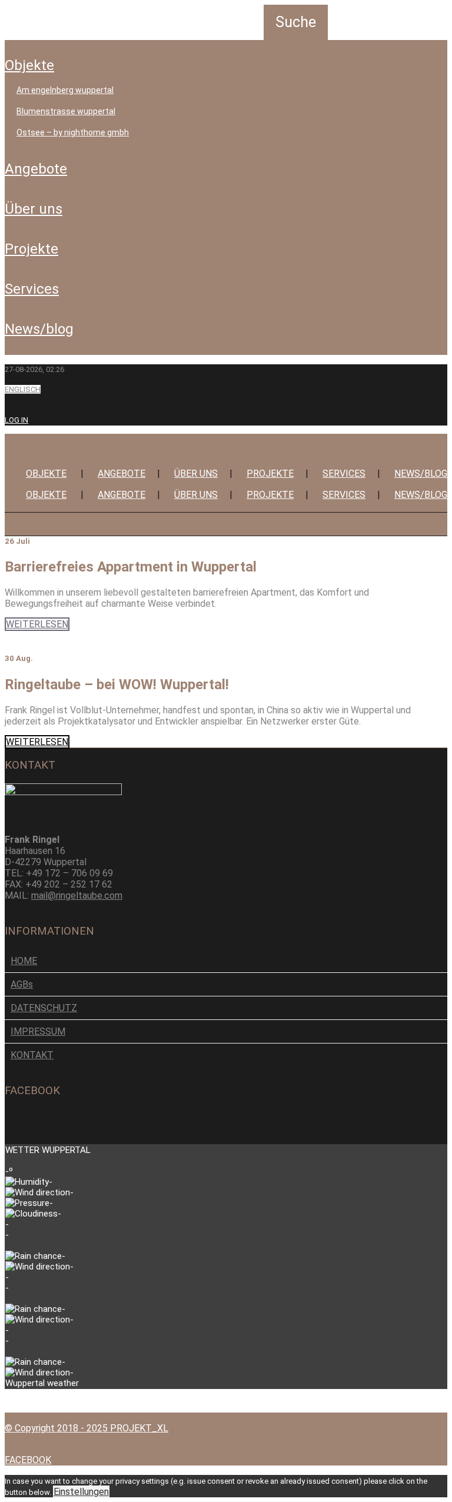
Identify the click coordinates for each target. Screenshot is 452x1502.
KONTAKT (32, 1055)
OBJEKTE (29, 65)
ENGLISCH (23, 389)
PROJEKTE (31, 249)
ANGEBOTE (36, 169)
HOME (24, 960)
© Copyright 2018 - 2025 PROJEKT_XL (86, 1428)
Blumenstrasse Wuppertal (65, 111)
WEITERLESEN (37, 624)
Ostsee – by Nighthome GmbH (72, 132)
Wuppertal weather (42, 1383)
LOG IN (16, 420)
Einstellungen (81, 1491)
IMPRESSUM (38, 1031)
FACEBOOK (28, 1460)
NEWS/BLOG (39, 329)
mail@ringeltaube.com (76, 895)
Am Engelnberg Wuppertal (65, 90)
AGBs (22, 984)
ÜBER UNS (33, 209)
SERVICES (32, 289)
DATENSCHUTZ (44, 1007)
